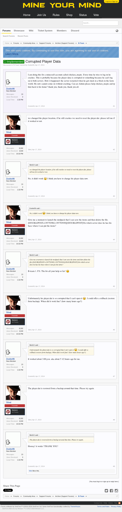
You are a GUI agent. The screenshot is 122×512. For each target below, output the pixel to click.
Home (110, 503)
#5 (114, 286)
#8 (114, 420)
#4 (114, 239)
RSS (119, 503)
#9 (114, 466)
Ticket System (45, 30)
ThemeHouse (75, 506)
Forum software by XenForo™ (21, 506)
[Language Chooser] (117, 30)
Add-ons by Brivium (23, 508)
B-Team (16, 65)
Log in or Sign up (111, 1)
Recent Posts (23, 36)
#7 (114, 376)
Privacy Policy (116, 506)
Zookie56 (31, 65)
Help (105, 503)
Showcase (19, 30)
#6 (114, 330)
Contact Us (98, 503)
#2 (114, 149)
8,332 (21, 148)
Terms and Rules (103, 506)
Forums (7, 30)
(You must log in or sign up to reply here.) (104, 481)
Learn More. (12, 53)
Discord (75, 30)
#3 (114, 196)
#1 (114, 106)
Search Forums (9, 36)
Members (62, 30)
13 (22, 94)
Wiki (31, 30)
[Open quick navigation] (117, 43)
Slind (8, 132)
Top (115, 503)
